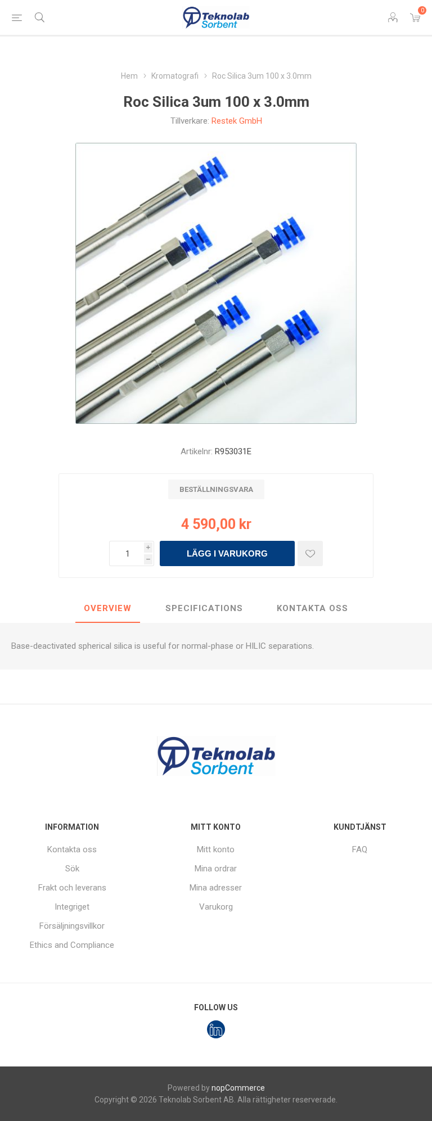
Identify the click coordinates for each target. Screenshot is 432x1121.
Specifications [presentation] (204, 608)
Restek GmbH (237, 121)
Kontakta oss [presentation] (312, 608)
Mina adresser (216, 888)
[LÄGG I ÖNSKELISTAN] (310, 553)
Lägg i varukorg (227, 553)
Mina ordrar (216, 869)
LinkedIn (216, 1029)
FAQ (359, 849)
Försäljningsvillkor (72, 926)
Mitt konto (216, 849)
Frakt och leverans (72, 888)
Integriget (72, 907)
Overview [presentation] (108, 608)
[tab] (107, 609)
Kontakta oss (72, 849)
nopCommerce (238, 1087)
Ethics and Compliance (72, 945)
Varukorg (216, 907)
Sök (72, 869)
